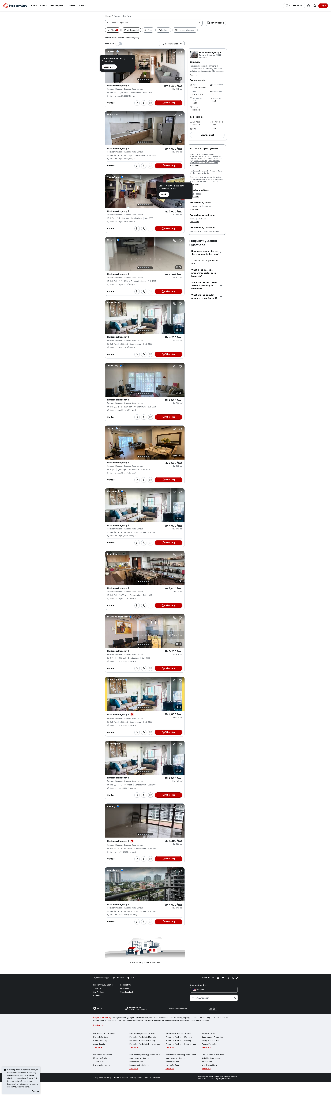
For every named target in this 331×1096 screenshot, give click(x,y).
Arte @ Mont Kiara (209, 1065)
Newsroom (124, 989)
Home (108, 16)
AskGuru (97, 1062)
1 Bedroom (202, 219)
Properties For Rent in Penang (178, 1041)
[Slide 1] (138, 79)
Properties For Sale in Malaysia (142, 1037)
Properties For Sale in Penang (142, 1041)
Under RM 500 (195, 206)
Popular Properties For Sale (142, 1033)
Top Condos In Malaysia (213, 1054)
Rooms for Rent (172, 1065)
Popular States (209, 1033)
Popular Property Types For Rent (181, 1054)
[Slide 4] (144, 79)
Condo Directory (100, 1041)
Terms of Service (121, 1078)
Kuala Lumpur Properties (212, 1037)
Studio (192, 219)
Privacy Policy (33, 1078)
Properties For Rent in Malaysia (179, 1037)
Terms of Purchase (152, 1078)
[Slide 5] (146, 79)
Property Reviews (100, 1037)
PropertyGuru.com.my (102, 1018)
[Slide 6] (148, 79)
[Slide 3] (142, 79)
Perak (198, 194)
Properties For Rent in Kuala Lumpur (181, 1044)
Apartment (194, 163)
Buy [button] (33, 5)
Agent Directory (100, 1044)
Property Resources (102, 1054)
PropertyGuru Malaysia (104, 1033)
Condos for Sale (136, 1062)
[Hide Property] (175, 52)
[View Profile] (113, 51)
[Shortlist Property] (180, 52)
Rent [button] (42, 5)
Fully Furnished (196, 231)
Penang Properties (209, 1044)
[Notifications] (314, 5)
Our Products (98, 992)
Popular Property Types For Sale (144, 1054)
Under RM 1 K (209, 206)
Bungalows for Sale (137, 1065)
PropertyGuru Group (103, 985)
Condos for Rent (172, 1062)
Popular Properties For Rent (178, 1033)
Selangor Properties (210, 1041)
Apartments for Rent (174, 1058)
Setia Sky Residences (211, 1058)
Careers (96, 995)
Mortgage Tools (100, 1058)
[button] (197, 75)
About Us (97, 989)
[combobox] (154, 23)
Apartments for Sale (137, 1058)
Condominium (214, 160)
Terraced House (200, 160)
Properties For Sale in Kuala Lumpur (144, 1044)
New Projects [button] (56, 5)
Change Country (198, 985)
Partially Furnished (212, 231)
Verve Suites (207, 1062)
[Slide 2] (140, 79)
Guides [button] (72, 5)
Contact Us (125, 985)
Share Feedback (126, 992)
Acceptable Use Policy (102, 1078)
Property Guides (100, 1065)
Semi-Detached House (209, 163)
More (81, 5)
